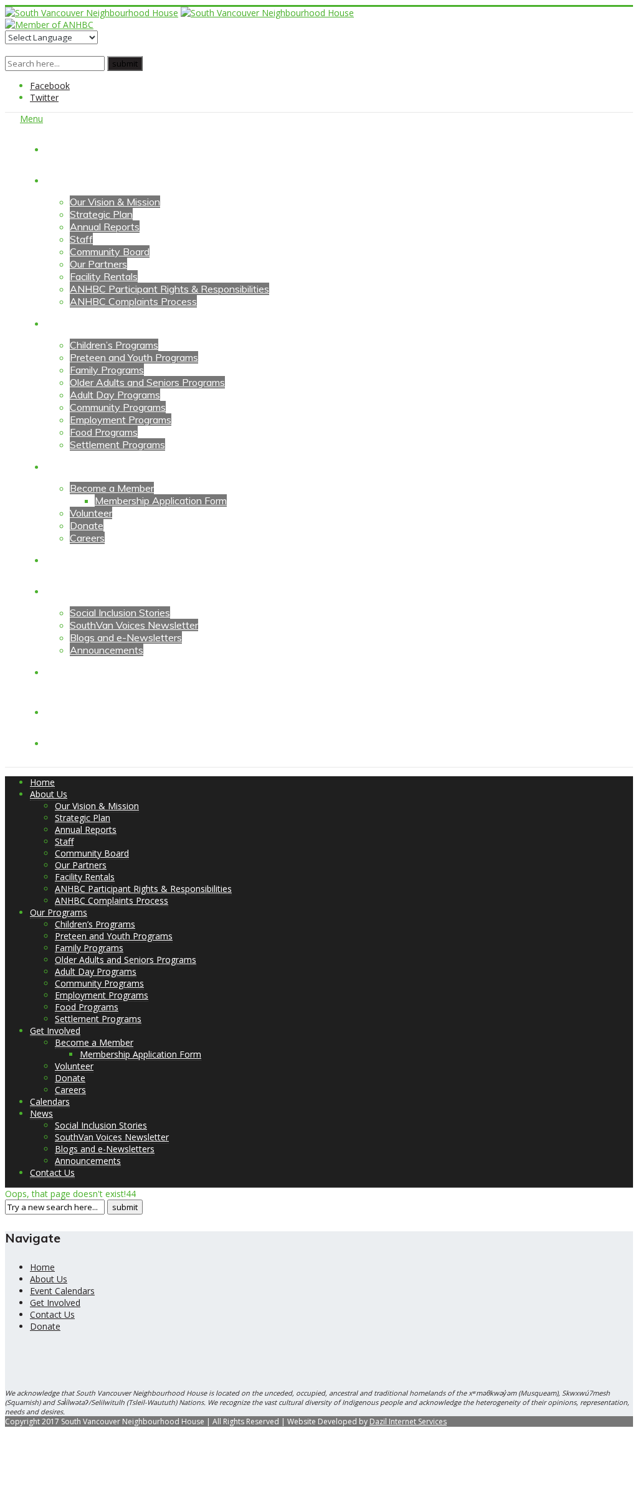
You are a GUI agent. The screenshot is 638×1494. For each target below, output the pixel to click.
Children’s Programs (114, 345)
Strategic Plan (101, 214)
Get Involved (73, 466)
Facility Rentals (104, 276)
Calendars (67, 559)
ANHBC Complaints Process (133, 301)
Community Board (110, 251)
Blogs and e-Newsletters (126, 637)
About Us (66, 180)
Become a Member (112, 488)
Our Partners (98, 264)
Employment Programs (120, 419)
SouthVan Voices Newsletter (134, 625)
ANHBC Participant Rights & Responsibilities (169, 289)
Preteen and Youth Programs (134, 357)
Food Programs (104, 432)
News (58, 591)
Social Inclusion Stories (120, 612)
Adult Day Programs (115, 394)
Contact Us (70, 671)
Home (58, 149)
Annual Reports (105, 226)
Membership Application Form (161, 500)
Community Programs (118, 407)
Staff (81, 239)
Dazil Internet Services (408, 1421)
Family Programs (107, 370)
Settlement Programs (117, 444)
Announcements (106, 650)
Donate (86, 525)
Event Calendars (62, 1291)
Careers (87, 538)
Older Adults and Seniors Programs (147, 382)
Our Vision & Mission (115, 201)
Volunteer (91, 513)
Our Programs (75, 323)
